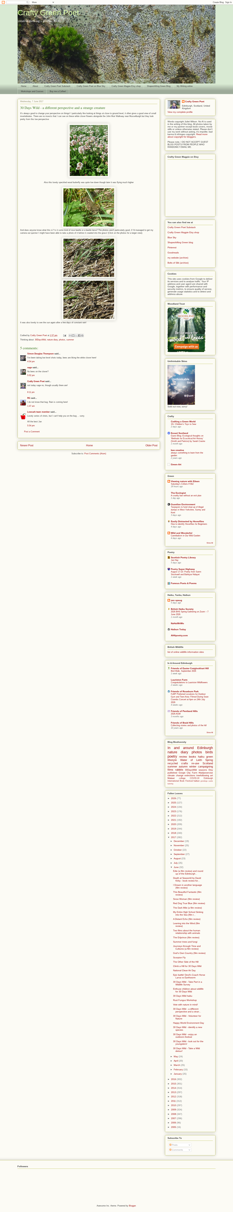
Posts (174, 1145)
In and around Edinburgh (190, 748)
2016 (174, 1079)
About (35, 86)
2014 (174, 1088)
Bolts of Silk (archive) (178, 262)
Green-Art (176, 464)
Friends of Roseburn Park (185, 691)
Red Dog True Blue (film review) (189, 903)
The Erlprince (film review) (186, 937)
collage (182, 778)
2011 (173, 1101)
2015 (174, 1083)
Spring (209, 760)
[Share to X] (76, 335)
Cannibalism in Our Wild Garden (185, 535)
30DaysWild (40, 339)
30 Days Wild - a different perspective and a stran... (187, 1010)
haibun (197, 781)
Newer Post (26, 445)
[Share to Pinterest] (82, 335)
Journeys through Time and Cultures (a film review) (187, 947)
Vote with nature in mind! (185, 1004)
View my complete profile (180, 112)
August (177, 858)
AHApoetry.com (179, 635)
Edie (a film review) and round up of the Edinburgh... (188, 872)
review (183, 756)
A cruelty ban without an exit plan (186, 495)
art (211, 775)
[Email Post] (64, 335)
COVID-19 (194, 778)
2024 (174, 807)
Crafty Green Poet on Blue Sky (91, 86)
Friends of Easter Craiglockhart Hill (190, 668)
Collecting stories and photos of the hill (189, 725)
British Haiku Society (182, 609)
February (179, 1069)
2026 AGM (176, 714)
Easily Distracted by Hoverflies (187, 521)
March (177, 1065)
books (192, 756)
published (172, 772)
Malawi (171, 778)
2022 (174, 815)
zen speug (176, 600)
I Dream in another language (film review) (187, 886)
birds (209, 752)
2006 (174, 1122)
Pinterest (172, 247)
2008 (174, 1114)
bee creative (177, 450)
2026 (174, 798)
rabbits (179, 769)
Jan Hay (174, 560)
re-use (195, 763)
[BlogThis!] (73, 335)
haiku (201, 756)
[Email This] (70, 335)
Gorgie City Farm (188, 772)
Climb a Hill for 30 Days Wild (187, 966)
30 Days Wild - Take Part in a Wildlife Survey (187, 983)
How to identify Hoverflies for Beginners (189, 524)
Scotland (208, 763)
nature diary (52, 339)
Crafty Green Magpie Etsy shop (126, 86)
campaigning (205, 766)
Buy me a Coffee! (58, 91)
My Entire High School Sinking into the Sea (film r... (188, 913)
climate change (175, 775)
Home (23, 86)
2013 (174, 1092)
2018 (174, 833)
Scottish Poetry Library (183, 557)
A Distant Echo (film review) (187, 919)
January (178, 1074)
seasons (203, 770)
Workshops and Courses (32, 91)
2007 (174, 1118)
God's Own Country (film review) (189, 953)
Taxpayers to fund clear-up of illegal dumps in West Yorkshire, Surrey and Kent (188, 510)
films (170, 769)
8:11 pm (31, 392)
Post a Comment (32, 431)
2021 (174, 820)
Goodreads (173, 252)
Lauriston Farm (179, 680)
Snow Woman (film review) (186, 899)
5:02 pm (31, 375)
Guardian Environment (183, 504)
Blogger (132, 1206)
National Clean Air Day (184, 970)
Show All (210, 543)
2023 (174, 811)
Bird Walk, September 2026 (183, 671)
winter (192, 766)
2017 (174, 837)
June (176, 867)
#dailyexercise (206, 772)
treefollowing (202, 775)
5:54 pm (31, 425)
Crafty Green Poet (48, 12)
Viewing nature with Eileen (185, 481)
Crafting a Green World (183, 421)
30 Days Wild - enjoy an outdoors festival (185, 1035)
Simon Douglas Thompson (40, 353)
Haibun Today (178, 629)
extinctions (189, 775)
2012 (174, 1096)
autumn (183, 766)
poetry (172, 756)
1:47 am (31, 406)
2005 (174, 1127)
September (179, 854)
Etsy (211, 770)
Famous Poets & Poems (184, 583)
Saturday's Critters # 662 (182, 484)
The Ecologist (178, 493)
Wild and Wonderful (181, 533)
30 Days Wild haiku (182, 996)
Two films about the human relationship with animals (186, 931)
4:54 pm (31, 361)
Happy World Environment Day (188, 1023)
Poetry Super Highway (183, 569)
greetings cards (207, 781)
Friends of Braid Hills (182, 722)
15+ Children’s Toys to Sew (183, 424)
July (176, 863)
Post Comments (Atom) (95, 453)
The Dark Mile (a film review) (187, 907)
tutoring (170, 784)
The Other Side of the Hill (185, 962)
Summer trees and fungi (185, 941)
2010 (174, 1105)
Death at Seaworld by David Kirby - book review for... (187, 879)
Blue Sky (172, 237)
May (176, 1056)
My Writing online (185, 86)
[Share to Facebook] (79, 335)
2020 (174, 824)
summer (70, 339)
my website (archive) (178, 257)
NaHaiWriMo (177, 623)
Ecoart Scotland (179, 433)
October (178, 850)
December (179, 841)
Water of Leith (191, 760)
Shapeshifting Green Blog (158, 86)
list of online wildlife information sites (186, 652)
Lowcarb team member (38, 412)
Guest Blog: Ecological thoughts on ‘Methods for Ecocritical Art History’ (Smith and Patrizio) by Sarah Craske (188, 438)
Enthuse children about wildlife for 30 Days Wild (188, 990)
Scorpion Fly (179, 957)
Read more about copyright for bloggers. (187, 135)
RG (28, 398)
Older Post (151, 445)
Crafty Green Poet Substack (57, 86)
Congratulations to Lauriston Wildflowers (189, 682)
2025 (174, 802)
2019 (174, 828)
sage (29, 367)
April (176, 1060)
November (179, 845)
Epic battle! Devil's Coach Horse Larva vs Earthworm (189, 976)
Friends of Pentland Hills (184, 711)
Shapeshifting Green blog (180, 242)
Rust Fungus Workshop (185, 1000)
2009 (174, 1109)
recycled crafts (178, 763)
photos (62, 339)
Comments (177, 1150)
